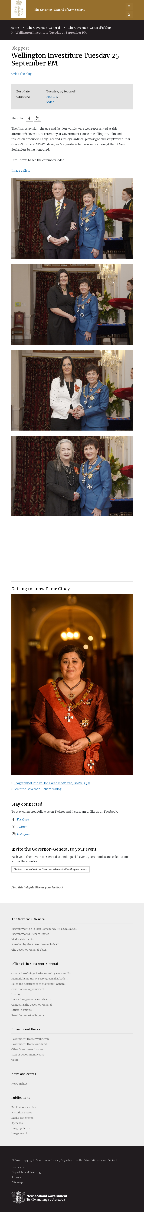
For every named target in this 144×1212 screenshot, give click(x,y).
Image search (19, 1133)
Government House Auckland (29, 1044)
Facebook (23, 819)
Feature (51, 96)
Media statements (22, 939)
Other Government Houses (27, 1049)
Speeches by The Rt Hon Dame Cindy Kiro (36, 944)
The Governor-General (43, 27)
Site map (17, 1182)
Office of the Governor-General (34, 963)
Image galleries (20, 1128)
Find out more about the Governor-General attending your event (50, 869)
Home (15, 27)
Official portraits (21, 1010)
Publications (20, 1097)
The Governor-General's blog (89, 27)
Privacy (16, 1177)
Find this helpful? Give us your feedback (37, 887)
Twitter (22, 827)
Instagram (24, 834)
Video (50, 102)
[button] (129, 14)
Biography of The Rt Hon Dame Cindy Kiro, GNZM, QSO (52, 783)
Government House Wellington (30, 1039)
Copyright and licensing (26, 1172)
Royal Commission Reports (27, 1015)
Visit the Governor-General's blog (37, 789)
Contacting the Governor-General (31, 1004)
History (16, 994)
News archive (19, 1083)
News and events (23, 1074)
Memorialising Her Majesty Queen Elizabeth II (39, 978)
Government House (25, 1029)
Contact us (18, 1167)
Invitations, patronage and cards (31, 999)
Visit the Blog (22, 73)
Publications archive (23, 1107)
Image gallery (20, 170)
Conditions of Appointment (27, 989)
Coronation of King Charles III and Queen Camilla (41, 973)
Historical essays (21, 1112)
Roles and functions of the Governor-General (38, 983)
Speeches (17, 1123)
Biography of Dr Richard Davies (30, 934)
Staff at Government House (27, 1054)
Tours (14, 1059)
